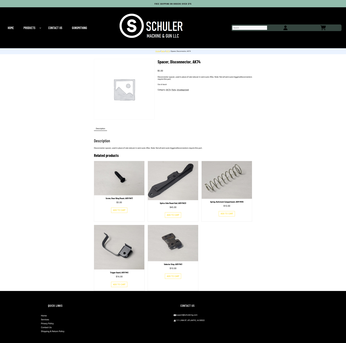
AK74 (168, 51)
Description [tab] (100, 128)
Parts (163, 51)
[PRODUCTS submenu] (40, 28)
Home (157, 51)
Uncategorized (183, 90)
